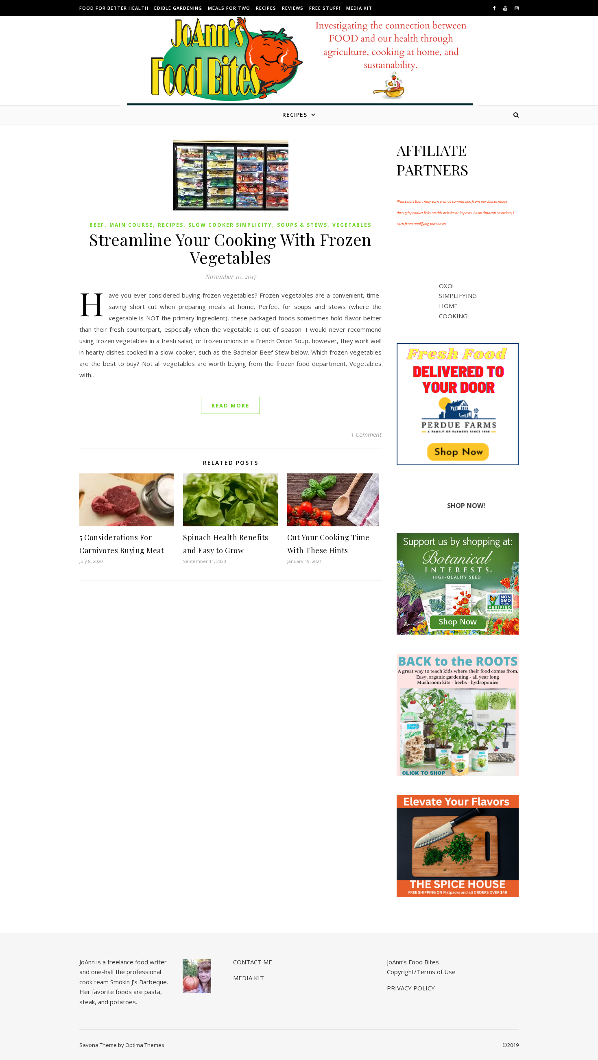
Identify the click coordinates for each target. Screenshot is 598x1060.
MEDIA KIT (359, 8)
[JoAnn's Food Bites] (299, 67)
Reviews (292, 8)
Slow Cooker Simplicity (230, 224)
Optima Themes (144, 1045)
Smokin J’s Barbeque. (139, 982)
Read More (230, 405)
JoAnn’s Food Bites (413, 962)
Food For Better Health (113, 8)
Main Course (131, 224)
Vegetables (351, 224)
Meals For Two (229, 8)
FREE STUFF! (324, 8)
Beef (97, 224)
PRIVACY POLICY (411, 988)
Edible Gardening (178, 8)
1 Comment (366, 434)
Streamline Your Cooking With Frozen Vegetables (230, 248)
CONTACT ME (252, 962)
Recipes (266, 8)
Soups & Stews (302, 224)
